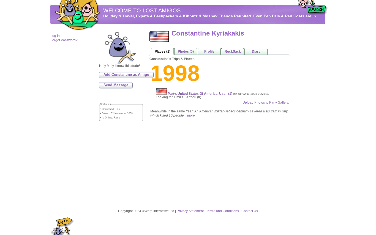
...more (190, 115)
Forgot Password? (64, 40)
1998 (175, 73)
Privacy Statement (190, 211)
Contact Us (249, 211)
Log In (55, 36)
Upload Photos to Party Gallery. (266, 102)
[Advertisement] (309, 113)
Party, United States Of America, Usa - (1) (200, 93)
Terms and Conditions (222, 211)
